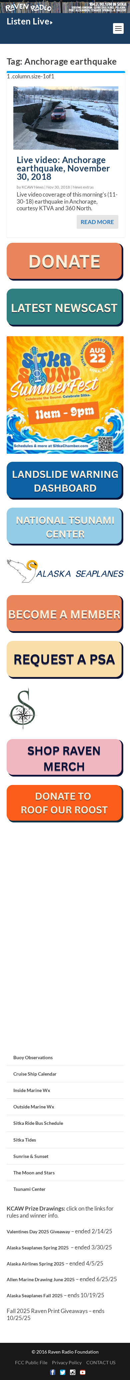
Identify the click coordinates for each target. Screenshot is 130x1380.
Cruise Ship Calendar (35, 1074)
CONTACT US (100, 1362)
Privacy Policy (67, 1362)
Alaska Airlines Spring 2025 (35, 1263)
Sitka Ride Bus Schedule (38, 1123)
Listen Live (28, 21)
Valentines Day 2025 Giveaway (38, 1231)
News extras (83, 187)
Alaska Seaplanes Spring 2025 (38, 1247)
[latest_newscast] (65, 325)
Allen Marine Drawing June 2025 (41, 1279)
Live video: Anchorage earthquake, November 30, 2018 (63, 168)
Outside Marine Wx (33, 1106)
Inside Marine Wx (31, 1090)
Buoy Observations (33, 1057)
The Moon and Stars (34, 1172)
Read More (97, 221)
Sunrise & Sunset (30, 1156)
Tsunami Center (29, 1189)
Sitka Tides (24, 1140)
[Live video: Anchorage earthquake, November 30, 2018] (65, 118)
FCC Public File (31, 1362)
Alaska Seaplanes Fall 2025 (35, 1295)
